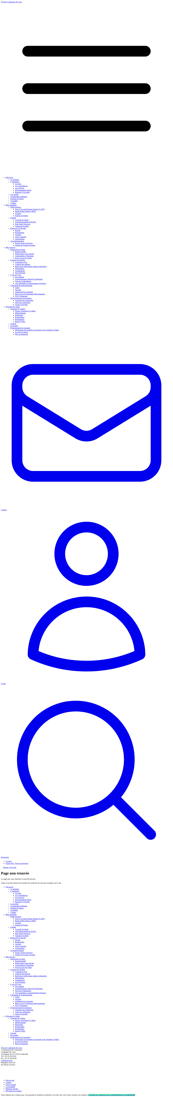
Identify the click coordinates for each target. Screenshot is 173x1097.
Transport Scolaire (22, 226)
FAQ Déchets (20, 273)
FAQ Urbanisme (21, 296)
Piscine (17, 230)
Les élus (18, 184)
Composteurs (20, 271)
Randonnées (19, 233)
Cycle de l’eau (15, 275)
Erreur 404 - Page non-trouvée (17, 863)
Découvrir (9, 178)
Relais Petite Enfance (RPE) (25, 211)
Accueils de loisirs (22, 220)
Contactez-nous (6, 1060)
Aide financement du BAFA (25, 222)
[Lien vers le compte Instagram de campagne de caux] (2, 1074)
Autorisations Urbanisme (24, 256)
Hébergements (20, 313)
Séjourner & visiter (13, 307)
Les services (19, 188)
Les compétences (21, 186)
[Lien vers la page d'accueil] (11, 2)
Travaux (18, 290)
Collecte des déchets (22, 264)
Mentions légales (12, 1089)
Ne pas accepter (109, 1095)
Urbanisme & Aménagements (21, 286)
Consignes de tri (21, 262)
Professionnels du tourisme (20, 328)
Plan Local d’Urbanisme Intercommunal (30, 294)
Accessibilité (10, 1087)
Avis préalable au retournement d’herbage (30, 283)
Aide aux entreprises (22, 303)
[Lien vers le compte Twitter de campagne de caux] (2, 1071)
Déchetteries (19, 269)
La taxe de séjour (21, 332)
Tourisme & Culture (17, 309)
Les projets (14, 194)
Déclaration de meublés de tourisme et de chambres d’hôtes (37, 330)
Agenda (18, 235)
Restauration (19, 317)
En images (14, 326)
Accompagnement (17, 241)
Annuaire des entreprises (24, 300)
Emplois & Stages (17, 199)
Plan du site (10, 1080)
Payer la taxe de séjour (23, 258)
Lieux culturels (20, 237)
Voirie (17, 288)
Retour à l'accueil (9, 867)
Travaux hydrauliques (23, 281)
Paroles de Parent (21, 216)
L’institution (14, 182)
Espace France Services (24, 243)
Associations (19, 239)
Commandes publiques (18, 197)
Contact (13, 203)
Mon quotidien (11, 205)
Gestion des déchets (17, 260)
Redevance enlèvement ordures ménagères (31, 267)
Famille (13, 218)
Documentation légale (23, 190)
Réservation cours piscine (24, 254)
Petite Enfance (15, 207)
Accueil (8, 861)
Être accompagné (21, 334)
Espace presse (11, 1085)
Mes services (10, 247)
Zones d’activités (21, 305)
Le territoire (14, 180)
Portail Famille (20, 252)
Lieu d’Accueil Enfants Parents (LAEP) (30, 209)
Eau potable (19, 277)
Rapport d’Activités (22, 192)
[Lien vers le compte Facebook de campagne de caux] (1, 1069)
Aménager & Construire (24, 292)
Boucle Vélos (20, 322)
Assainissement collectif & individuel (29, 279)
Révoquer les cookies (14, 1091)
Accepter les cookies (96, 1095)
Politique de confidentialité (125, 1095)
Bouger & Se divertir (18, 228)
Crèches (18, 214)
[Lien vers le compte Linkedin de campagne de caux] (2, 1076)
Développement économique (21, 298)
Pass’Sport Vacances (22, 224)
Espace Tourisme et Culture (25, 311)
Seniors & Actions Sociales (25, 245)
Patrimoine (19, 315)
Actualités (14, 201)
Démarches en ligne (17, 250)
